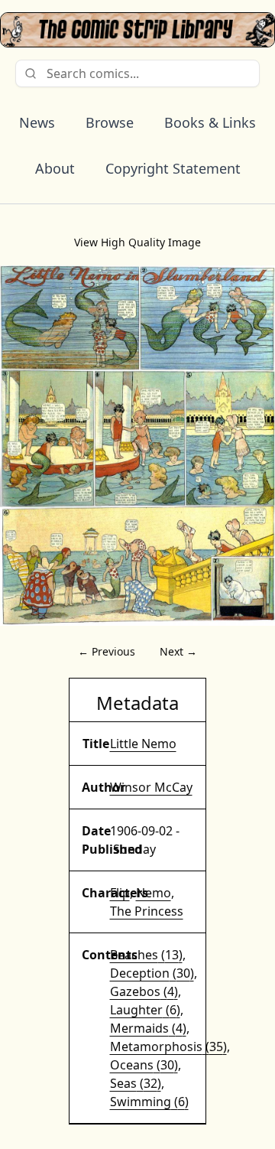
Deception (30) (152, 973)
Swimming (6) (149, 1101)
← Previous (106, 651)
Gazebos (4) (144, 991)
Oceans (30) (144, 1064)
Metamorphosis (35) (168, 1046)
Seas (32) (135, 1083)
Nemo (153, 892)
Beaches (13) (146, 954)
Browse (110, 122)
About (55, 168)
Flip (120, 892)
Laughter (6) (145, 1009)
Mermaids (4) (148, 1028)
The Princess (146, 911)
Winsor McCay (151, 787)
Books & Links (210, 122)
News (37, 122)
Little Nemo (143, 743)
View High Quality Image (137, 242)
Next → (178, 651)
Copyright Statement (173, 168)
